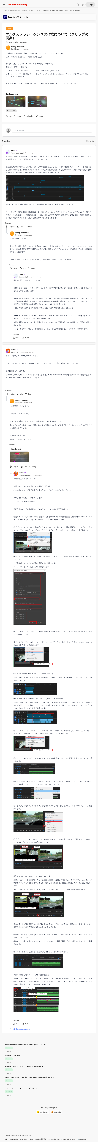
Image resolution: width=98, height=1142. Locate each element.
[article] (49, 188)
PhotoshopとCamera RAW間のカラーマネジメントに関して (27, 1044)
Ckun (13, 150)
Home (5, 10)
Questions (8, 1051)
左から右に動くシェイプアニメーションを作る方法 (24, 1066)
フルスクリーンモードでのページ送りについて (22, 1088)
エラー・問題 (11, 111)
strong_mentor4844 (18, 46)
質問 (38, 10)
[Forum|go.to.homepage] (17, 4)
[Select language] (82, 4)
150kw (13, 350)
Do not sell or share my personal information (62, 1139)
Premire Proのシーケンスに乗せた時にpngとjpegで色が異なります (29, 1077)
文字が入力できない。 (13, 1055)
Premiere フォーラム (28, 10)
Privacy (31, 1139)
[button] (4, 5)
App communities (14, 10)
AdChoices (82, 1139)
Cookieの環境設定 (41, 1139)
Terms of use (23, 1139)
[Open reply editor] (49, 130)
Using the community (11, 1139)
